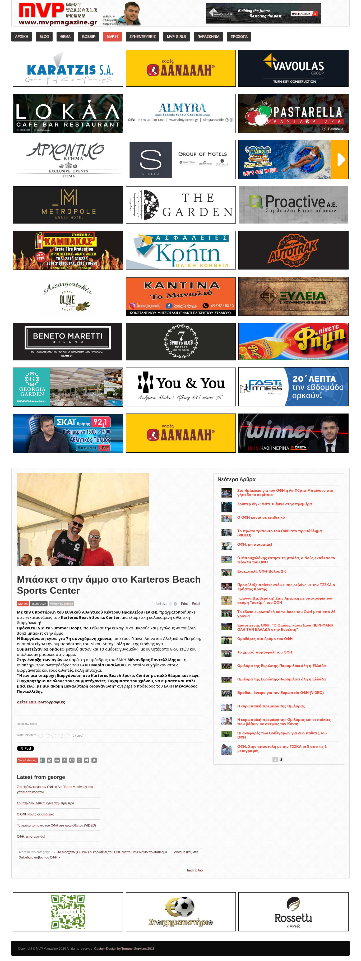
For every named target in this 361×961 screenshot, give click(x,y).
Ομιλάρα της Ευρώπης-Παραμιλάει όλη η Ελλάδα (281, 665)
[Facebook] (42, 760)
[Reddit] (79, 760)
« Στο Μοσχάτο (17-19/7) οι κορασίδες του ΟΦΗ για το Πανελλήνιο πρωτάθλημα (111, 852)
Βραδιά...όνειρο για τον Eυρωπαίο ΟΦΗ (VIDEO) (280, 692)
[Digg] (57, 760)
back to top (195, 870)
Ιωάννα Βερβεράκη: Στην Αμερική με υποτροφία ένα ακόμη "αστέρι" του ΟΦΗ (284, 600)
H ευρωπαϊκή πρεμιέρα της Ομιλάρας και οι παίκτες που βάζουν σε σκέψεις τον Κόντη (284, 721)
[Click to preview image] (83, 519)
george (68, 603)
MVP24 (22, 603)
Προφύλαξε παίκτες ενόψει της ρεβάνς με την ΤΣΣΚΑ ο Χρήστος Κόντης (286, 587)
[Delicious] (49, 760)
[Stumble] (64, 760)
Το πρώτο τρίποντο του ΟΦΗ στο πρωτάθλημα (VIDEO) (56, 825)
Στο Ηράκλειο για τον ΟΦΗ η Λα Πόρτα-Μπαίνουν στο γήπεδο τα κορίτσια (285, 492)
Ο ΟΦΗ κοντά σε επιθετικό (35, 814)
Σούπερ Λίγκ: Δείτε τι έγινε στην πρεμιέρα (45, 803)
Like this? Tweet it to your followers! (94, 760)
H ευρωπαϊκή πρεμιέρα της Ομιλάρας (271, 706)
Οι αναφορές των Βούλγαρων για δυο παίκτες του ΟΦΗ (282, 735)
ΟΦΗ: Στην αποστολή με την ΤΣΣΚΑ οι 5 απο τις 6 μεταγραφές (282, 748)
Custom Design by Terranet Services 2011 (124, 948)
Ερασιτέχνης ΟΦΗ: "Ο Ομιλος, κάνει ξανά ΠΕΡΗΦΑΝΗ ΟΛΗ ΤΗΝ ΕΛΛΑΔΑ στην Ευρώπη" (285, 627)
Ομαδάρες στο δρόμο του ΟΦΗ (265, 639)
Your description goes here (100, 15)
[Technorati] (72, 760)
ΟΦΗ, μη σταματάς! (31, 836)
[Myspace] (86, 760)
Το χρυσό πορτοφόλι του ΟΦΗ (264, 652)
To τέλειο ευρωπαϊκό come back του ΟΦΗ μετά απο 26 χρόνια (286, 614)
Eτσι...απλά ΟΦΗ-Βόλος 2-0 (261, 571)
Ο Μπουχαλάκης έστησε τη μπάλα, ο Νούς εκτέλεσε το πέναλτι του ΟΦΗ (286, 560)
